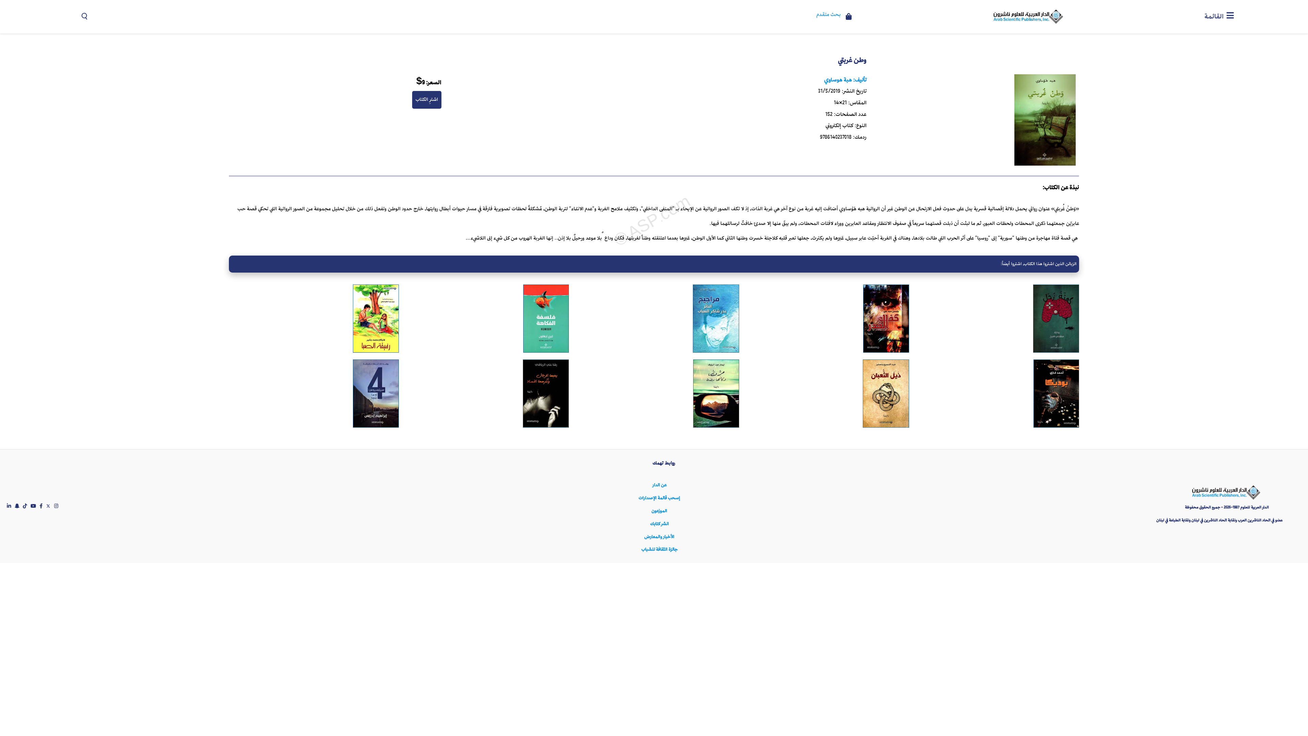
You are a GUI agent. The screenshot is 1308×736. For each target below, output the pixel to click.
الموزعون (659, 511)
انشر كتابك (659, 524)
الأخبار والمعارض (659, 536)
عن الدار (660, 485)
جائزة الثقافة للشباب (659, 549)
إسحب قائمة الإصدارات (659, 498)
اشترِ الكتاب (427, 99)
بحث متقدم (828, 15)
